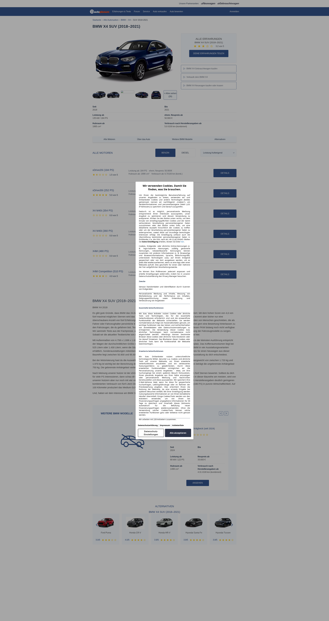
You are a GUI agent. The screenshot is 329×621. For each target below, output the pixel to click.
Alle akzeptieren (178, 432)
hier (182, 242)
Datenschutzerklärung (148, 425)
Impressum (165, 425)
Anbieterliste (178, 425)
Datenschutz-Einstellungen (151, 433)
